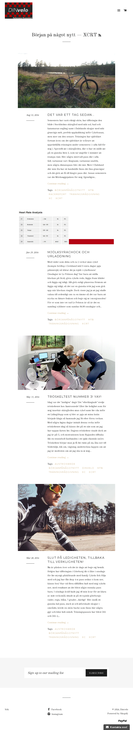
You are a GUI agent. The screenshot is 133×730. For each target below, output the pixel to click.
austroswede (65, 464)
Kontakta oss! (118, 727)
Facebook (56, 709)
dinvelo (88, 468)
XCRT (59, 198)
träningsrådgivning (85, 194)
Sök (7, 709)
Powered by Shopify (117, 713)
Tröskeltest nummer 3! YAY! (75, 396)
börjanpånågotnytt (70, 190)
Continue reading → (58, 183)
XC (51, 198)
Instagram (57, 714)
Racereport (58, 194)
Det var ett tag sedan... (71, 115)
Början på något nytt (54, 35)
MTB (91, 190)
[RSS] (99, 35)
